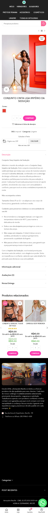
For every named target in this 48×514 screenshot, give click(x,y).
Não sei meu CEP (24, 145)
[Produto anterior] (38, 30)
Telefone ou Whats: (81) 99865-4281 (18, 416)
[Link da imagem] (24, 374)
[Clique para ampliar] (6, 89)
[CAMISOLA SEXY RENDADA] (35, 311)
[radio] (4, 111)
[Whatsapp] (42, 503)
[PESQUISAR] (43, 23)
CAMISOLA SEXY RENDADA (35, 323)
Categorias (6, 480)
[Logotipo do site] (24, 2)
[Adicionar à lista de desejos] (20, 303)
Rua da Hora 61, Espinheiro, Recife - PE (19, 413)
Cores (4, 106)
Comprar (29, 118)
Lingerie (34, 131)
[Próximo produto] (44, 30)
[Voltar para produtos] (41, 30)
